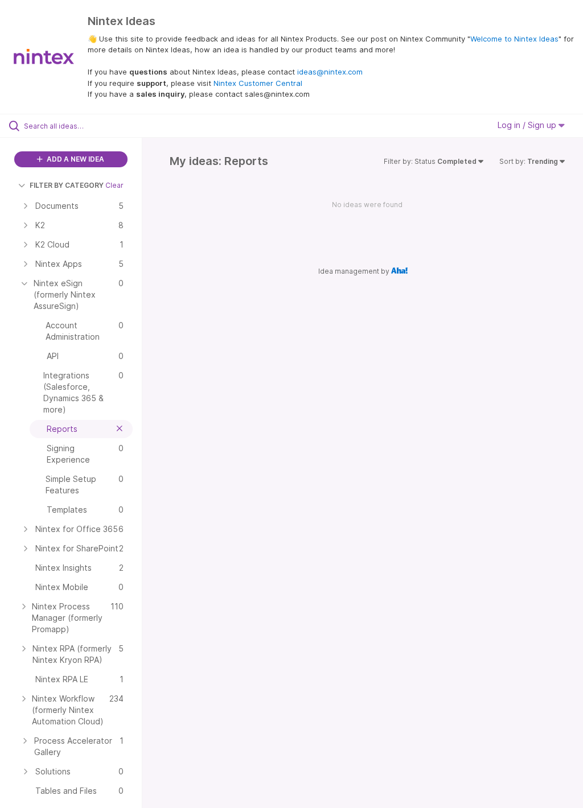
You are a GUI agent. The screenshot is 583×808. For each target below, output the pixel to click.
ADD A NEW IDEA (74, 159)
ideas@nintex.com (330, 71)
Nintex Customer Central (258, 83)
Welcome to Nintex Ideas (514, 38)
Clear (114, 185)
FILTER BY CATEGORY (67, 185)
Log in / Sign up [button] (528, 125)
